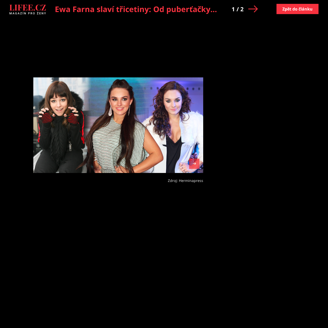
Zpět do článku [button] (297, 9)
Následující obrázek (194, 163)
